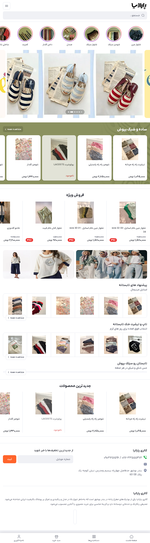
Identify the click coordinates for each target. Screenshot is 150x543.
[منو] (6, 6)
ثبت (9, 459)
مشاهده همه (14, 129)
